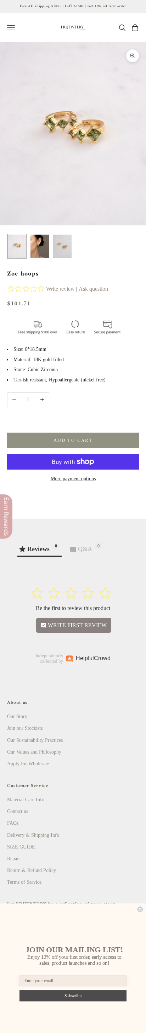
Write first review (76, 625)
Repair (13, 858)
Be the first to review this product (73, 608)
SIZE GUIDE (21, 847)
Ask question (93, 289)
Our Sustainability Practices (35, 740)
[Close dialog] (140, 909)
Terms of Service (24, 882)
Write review (60, 289)
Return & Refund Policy (31, 870)
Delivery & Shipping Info (33, 835)
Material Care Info (25, 799)
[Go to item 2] (40, 246)
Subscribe (73, 995)
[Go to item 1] (17, 246)
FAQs (12, 823)
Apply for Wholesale (28, 763)
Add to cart (73, 440)
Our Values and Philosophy (34, 752)
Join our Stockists (25, 728)
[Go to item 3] (62, 246)
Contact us (17, 811)
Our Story (17, 716)
